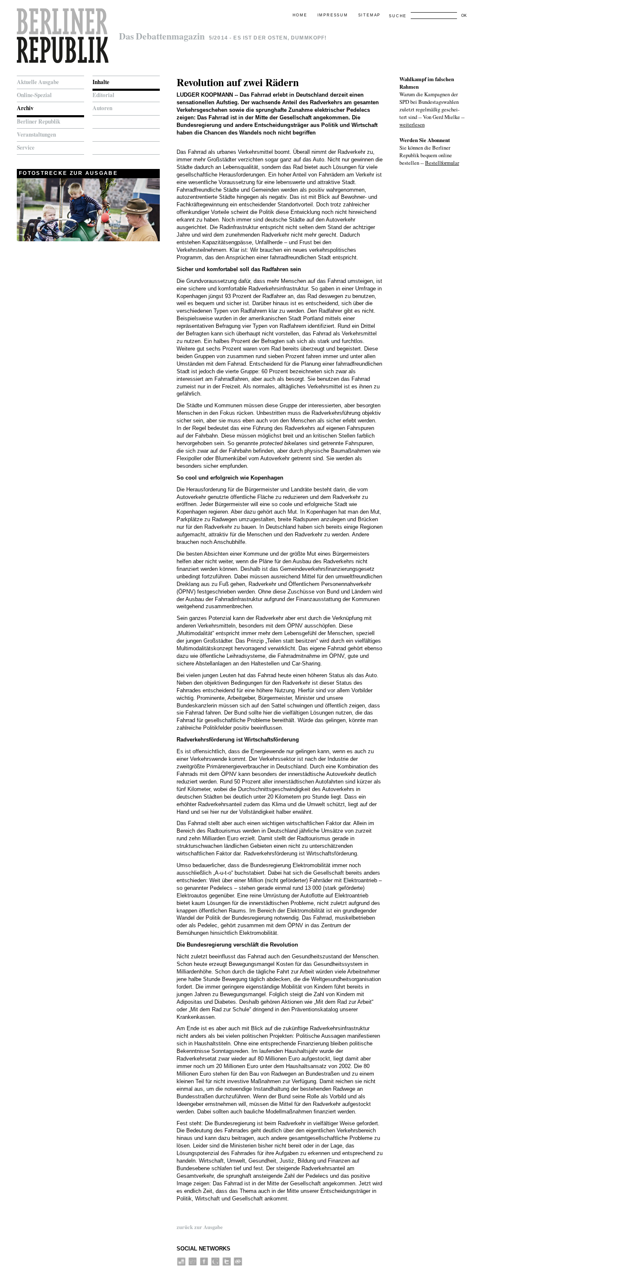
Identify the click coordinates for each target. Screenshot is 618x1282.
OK (464, 15)
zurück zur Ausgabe (200, 1227)
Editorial (103, 95)
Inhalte (100, 82)
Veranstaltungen (36, 134)
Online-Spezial (34, 95)
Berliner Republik (38, 121)
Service (25, 147)
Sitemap (369, 15)
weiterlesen (412, 124)
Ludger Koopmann (205, 95)
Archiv (25, 108)
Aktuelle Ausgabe (38, 82)
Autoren (102, 108)
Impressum (332, 15)
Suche (398, 16)
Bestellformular (442, 162)
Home (300, 15)
